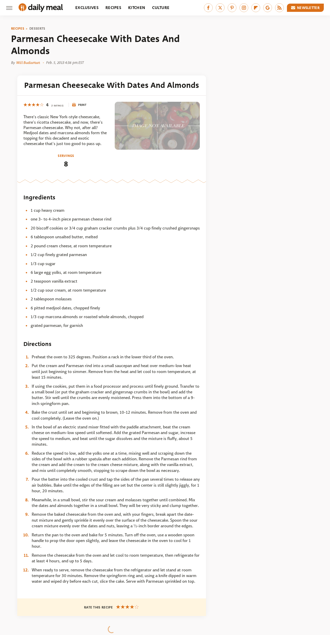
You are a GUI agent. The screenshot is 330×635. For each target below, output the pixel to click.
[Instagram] (244, 7)
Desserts (37, 28)
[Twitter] (220, 7)
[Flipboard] (255, 7)
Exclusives (86, 8)
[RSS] (279, 7)
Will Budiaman (28, 62)
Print (82, 105)
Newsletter (308, 7)
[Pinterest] (232, 7)
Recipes (113, 8)
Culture (160, 8)
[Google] (267, 7)
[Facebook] (208, 7)
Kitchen (136, 8)
